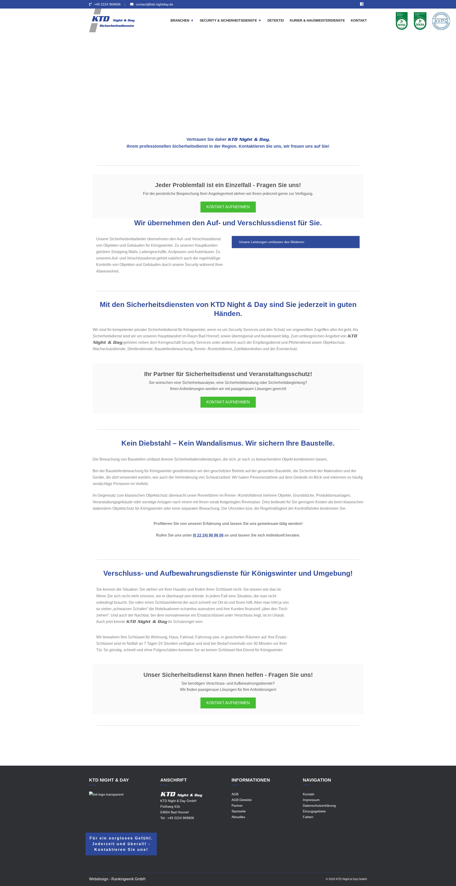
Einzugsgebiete (191, 84)
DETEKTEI (275, 20)
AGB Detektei (242, 800)
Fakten (308, 817)
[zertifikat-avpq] (441, 20)
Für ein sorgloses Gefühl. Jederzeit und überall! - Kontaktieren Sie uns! (121, 844)
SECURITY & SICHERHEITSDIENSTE (228, 20)
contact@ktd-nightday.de (154, 4)
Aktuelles (238, 817)
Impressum (311, 800)
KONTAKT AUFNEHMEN (228, 207)
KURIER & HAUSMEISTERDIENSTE (317, 20)
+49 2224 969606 (107, 4)
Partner (237, 805)
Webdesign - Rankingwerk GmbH (117, 879)
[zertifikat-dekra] (401, 20)
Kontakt (308, 794)
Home (170, 84)
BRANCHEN (180, 20)
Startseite (239, 811)
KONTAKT (359, 20)
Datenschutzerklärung (319, 805)
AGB (235, 794)
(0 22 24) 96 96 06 (208, 535)
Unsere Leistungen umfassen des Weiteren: (271, 242)
